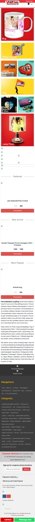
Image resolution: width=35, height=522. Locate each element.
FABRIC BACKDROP (15, 421)
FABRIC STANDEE (16, 427)
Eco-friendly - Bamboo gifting (9, 418)
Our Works (15, 388)
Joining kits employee (18, 441)
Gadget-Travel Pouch (7, 432)
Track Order (29, 1)
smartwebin (20, 515)
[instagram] (9, 496)
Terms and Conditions (11, 393)
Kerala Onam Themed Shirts (9, 444)
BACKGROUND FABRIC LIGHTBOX (10, 404)
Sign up (26, 469)
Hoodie (3, 441)
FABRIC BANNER (26, 421)
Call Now (7, 520)
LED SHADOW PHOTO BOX (9, 447)
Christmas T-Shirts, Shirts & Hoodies (11, 410)
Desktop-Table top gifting (22, 415)
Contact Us (29, 390)
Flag (23, 427)
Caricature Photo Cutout (22, 407)
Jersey (9, 441)
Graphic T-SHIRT (6, 435)
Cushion (4, 415)
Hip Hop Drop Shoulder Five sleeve (21, 438)
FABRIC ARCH (5, 421)
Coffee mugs (25, 410)
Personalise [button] (17, 211)
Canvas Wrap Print (6, 407)
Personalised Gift (6, 390)
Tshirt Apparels (24, 388)
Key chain (21, 444)
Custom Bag (11, 415)
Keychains (28, 444)
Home (3, 388)
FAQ (3, 393)
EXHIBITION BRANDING (24, 418)
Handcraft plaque (6, 438)
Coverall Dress (14, 412)
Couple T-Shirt (5, 412)
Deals (22, 390)
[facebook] (4, 496)
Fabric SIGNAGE (6, 427)
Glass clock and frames (26, 432)
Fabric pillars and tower (8, 424)
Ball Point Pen (24, 404)
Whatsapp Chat (25, 520)
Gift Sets (16, 432)
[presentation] (1, 200)
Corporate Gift (16, 390)
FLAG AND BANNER (7, 430)
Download (7, 509)
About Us (8, 388)
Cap (14, 407)
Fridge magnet (17, 430)
